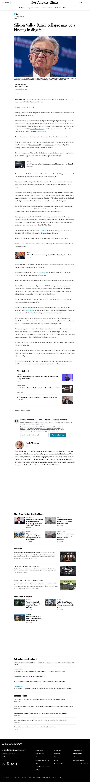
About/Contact (77, 750)
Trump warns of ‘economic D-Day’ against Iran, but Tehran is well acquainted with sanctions (40, 713)
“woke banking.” (34, 145)
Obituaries (57, 753)
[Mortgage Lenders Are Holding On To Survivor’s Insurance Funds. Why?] (68, 557)
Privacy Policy (31, 431)
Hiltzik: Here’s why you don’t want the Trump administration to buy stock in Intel (37, 377)
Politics (21, 7)
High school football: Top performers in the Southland (29, 676)
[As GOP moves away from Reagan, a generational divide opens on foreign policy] (20, 164)
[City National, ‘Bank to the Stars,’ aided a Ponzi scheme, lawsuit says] (67, 389)
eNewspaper (39, 750)
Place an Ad (39, 757)
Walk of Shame (29, 310)
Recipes (56, 757)
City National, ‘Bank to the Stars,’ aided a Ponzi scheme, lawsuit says (38, 389)
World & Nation (26, 410)
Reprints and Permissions (80, 763)
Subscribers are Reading (24, 659)
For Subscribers (21, 385)
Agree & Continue (58, 435)
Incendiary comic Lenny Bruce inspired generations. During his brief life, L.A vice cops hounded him (43, 688)
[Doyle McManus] (19, 445)
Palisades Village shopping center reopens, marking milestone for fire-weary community (39, 681)
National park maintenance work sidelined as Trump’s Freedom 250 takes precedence (65, 537)
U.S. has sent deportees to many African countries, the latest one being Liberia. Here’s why (40, 720)
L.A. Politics (57, 7)
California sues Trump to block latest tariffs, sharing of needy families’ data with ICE (65, 605)
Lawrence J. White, (47, 230)
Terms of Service (40, 426)
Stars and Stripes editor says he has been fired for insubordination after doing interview (39, 699)
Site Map (4, 756)
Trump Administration (32, 7)
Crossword (57, 750)
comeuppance (30, 123)
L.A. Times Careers (78, 757)
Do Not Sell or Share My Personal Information (52, 777)
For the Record (77, 753)
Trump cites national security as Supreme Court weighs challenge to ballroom (34, 605)
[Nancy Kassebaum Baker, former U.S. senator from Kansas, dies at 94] (50, 520)
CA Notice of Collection (37, 777)
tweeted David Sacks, (37, 129)
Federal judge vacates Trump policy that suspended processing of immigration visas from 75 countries (34, 522)
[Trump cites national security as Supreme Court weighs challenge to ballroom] (19, 602)
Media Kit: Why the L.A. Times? (42, 762)
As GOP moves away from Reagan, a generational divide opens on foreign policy (50, 164)
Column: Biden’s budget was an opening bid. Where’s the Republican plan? (49, 255)
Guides (56, 760)
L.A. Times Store (59, 763)
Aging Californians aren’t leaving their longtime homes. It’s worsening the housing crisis (39, 671)
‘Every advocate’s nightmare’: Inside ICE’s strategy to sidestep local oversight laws (33, 537)
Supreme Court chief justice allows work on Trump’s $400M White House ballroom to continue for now (44, 706)
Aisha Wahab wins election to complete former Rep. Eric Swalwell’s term (35, 727)
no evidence (49, 145)
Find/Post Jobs (40, 753)
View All (66, 7)
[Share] (17, 94)
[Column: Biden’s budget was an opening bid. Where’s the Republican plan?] (20, 255)
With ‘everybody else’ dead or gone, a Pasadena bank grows (37, 397)
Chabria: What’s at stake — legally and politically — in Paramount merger (34, 618)
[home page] (45, 2)
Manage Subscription (79, 760)
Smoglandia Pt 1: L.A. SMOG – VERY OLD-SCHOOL (28, 580)
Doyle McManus (19, 16)
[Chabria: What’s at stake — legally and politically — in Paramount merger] (19, 617)
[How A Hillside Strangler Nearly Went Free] (68, 571)
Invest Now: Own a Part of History (43, 768)
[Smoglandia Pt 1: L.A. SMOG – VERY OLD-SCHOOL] (68, 585)
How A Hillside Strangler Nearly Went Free (26, 566)
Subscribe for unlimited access (9, 753)
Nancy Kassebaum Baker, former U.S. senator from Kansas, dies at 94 (64, 521)
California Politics (46, 7)
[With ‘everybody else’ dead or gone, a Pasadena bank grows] (67, 400)
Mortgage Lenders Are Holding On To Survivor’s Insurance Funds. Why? (34, 552)
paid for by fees (43, 272)
